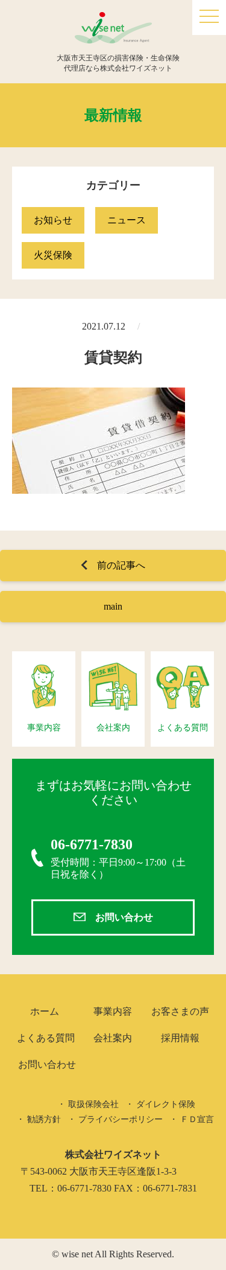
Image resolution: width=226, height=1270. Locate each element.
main (113, 606)
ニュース (126, 220)
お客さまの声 (180, 1011)
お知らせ (53, 220)
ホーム (44, 1011)
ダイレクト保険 (165, 1104)
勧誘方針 (44, 1119)
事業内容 (112, 1011)
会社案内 (112, 1038)
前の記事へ (121, 565)
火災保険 (53, 255)
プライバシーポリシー (120, 1119)
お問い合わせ (124, 917)
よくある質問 (46, 1038)
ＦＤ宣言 (197, 1119)
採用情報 (180, 1038)
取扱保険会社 (93, 1104)
